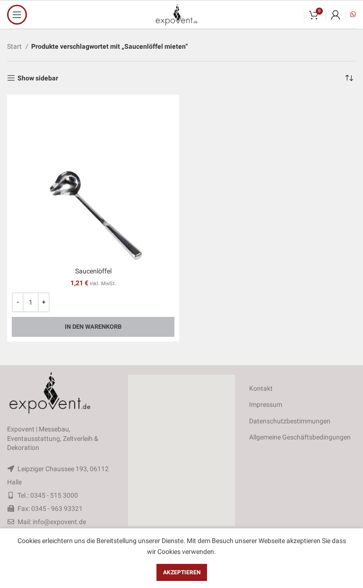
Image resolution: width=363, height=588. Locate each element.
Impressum (265, 404)
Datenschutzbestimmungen (289, 421)
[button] (181, 450)
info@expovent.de (59, 522)
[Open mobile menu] (17, 14)
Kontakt (261, 388)
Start (15, 46)
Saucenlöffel (93, 271)
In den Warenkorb (93, 326)
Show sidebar (37, 78)
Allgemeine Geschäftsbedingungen (300, 437)
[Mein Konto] (335, 14)
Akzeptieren (181, 572)
